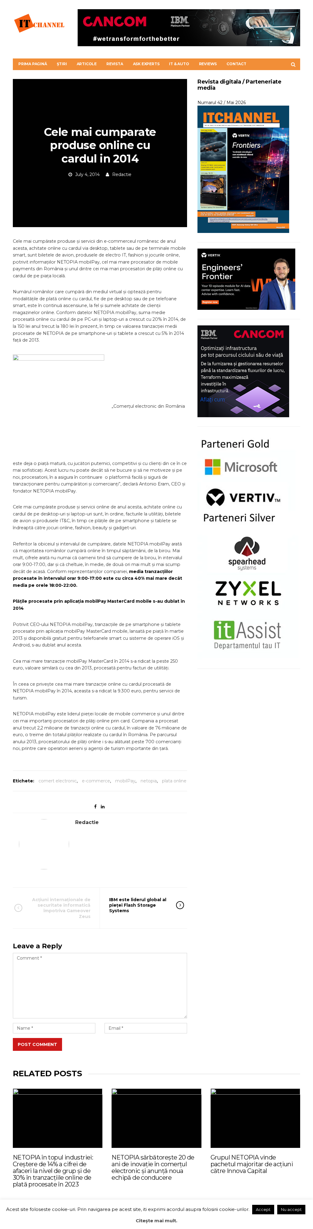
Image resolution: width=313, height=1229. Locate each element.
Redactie (121, 174)
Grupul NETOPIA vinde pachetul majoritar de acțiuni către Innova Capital (252, 1164)
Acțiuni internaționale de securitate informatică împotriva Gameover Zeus (61, 908)
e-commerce (96, 781)
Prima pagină (32, 64)
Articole (87, 64)
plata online (174, 781)
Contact (236, 64)
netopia (149, 781)
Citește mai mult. (156, 1220)
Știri (62, 64)
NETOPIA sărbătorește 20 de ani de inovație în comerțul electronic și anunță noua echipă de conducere (153, 1167)
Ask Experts (146, 64)
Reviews (208, 64)
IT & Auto (179, 64)
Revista (114, 64)
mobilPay (125, 781)
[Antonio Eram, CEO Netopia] (61, 406)
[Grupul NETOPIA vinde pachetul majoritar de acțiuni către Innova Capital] (255, 1118)
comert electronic (58, 781)
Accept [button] (263, 1209)
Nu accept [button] (291, 1209)
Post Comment (37, 1044)
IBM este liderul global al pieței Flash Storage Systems (137, 905)
